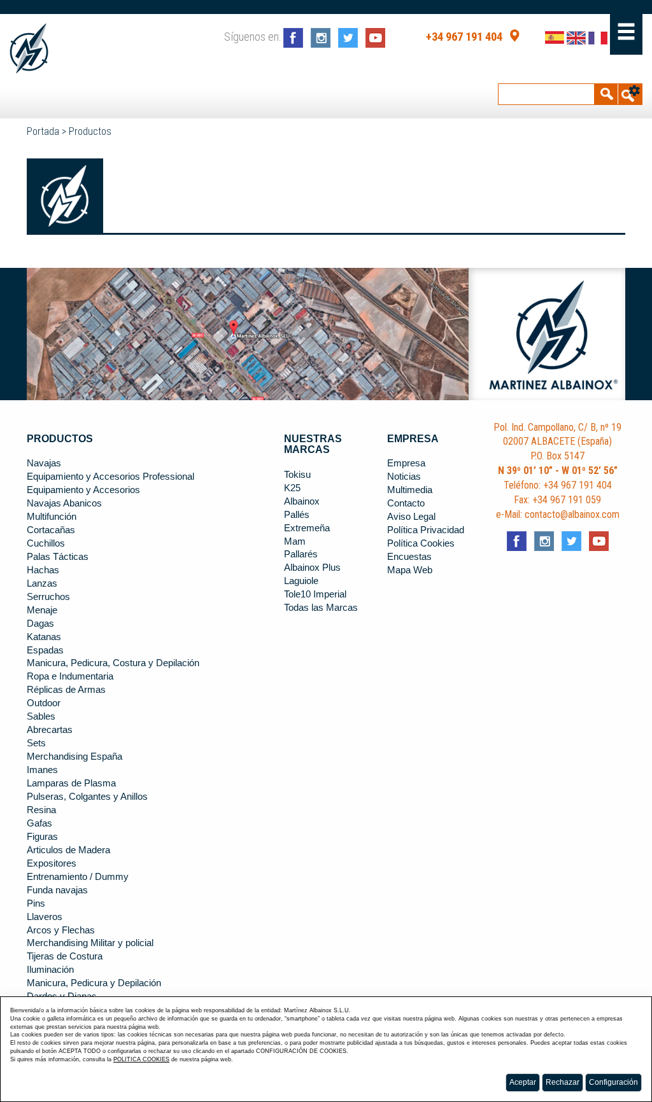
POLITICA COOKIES (141, 1059)
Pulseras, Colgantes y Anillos (87, 797)
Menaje (42, 610)
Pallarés (301, 554)
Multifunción (51, 517)
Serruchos (48, 597)
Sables (41, 716)
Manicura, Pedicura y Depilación (94, 983)
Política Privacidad (425, 530)
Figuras (42, 837)
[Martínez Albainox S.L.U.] (29, 49)
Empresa (406, 463)
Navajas (44, 463)
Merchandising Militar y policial (90, 943)
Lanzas (42, 583)
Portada (43, 131)
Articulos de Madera (68, 850)
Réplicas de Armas (66, 690)
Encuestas (409, 557)
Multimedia (409, 490)
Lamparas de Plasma (71, 783)
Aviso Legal (411, 517)
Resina (41, 810)
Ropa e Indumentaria (70, 676)
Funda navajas (57, 890)
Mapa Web (409, 570)
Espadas (45, 650)
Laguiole (301, 581)
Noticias (404, 476)
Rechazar (562, 1082)
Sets (36, 743)
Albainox (302, 501)
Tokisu (297, 475)
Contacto (406, 503)
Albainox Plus (312, 567)
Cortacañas (51, 530)
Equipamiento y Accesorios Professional (110, 476)
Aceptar (522, 1082)
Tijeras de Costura (65, 956)
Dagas (40, 623)
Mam (295, 541)
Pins (36, 903)
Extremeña (307, 528)
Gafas (39, 823)
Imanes (42, 770)
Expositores (51, 863)
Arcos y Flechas (61, 930)
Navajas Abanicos (64, 503)
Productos (90, 131)
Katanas (44, 637)
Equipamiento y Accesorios (83, 490)
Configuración (613, 1082)
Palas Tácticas (58, 557)
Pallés (296, 515)
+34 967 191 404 (464, 37)
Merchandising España (74, 756)
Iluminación (50, 970)
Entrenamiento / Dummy (78, 877)
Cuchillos (46, 543)
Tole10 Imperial (315, 594)
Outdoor (43, 703)
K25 (292, 488)
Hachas (43, 570)
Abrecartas (50, 730)
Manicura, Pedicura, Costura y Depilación (113, 663)
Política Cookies (421, 543)
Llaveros (44, 917)
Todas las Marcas (321, 608)
